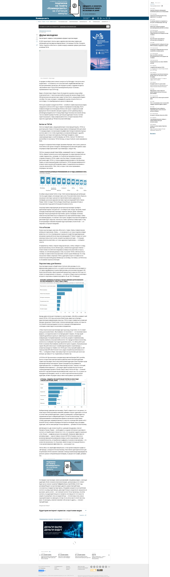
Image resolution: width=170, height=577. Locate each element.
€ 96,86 (43, 21)
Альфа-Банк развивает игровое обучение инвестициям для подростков (83, 557)
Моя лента (157, 2)
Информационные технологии (45, 30)
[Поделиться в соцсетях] (37, 45)
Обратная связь (81, 566)
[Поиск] (107, 18)
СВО (90, 21)
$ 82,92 (39, 21)
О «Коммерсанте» (58, 566)
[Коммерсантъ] (42, 18)
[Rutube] (103, 567)
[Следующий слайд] (109, 555)
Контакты (57, 569)
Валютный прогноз (83, 21)
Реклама (68, 566)
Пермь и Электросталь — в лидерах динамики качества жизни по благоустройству (99, 557)
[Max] (106, 567)
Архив (56, 567)
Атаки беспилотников (73, 21)
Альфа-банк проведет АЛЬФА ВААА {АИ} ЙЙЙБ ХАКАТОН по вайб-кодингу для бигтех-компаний (49, 557)
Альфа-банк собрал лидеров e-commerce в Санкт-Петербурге (64, 557)
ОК (108, 26)
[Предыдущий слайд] (40, 555)
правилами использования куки (68, 26)
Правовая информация (83, 567)
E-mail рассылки (81, 569)
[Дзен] (97, 567)
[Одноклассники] (100, 567)
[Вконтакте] (94, 567)
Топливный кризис (96, 21)
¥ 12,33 (47, 21)
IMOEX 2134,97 (53, 21)
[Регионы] (98, 18)
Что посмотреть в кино (63, 21)
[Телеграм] (91, 567)
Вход (104, 18)
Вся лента (152, 133)
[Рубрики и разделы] (109, 18)
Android (67, 569)
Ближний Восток (105, 21)
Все (49, 551)
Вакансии (68, 567)
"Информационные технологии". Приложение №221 (50, 519)
